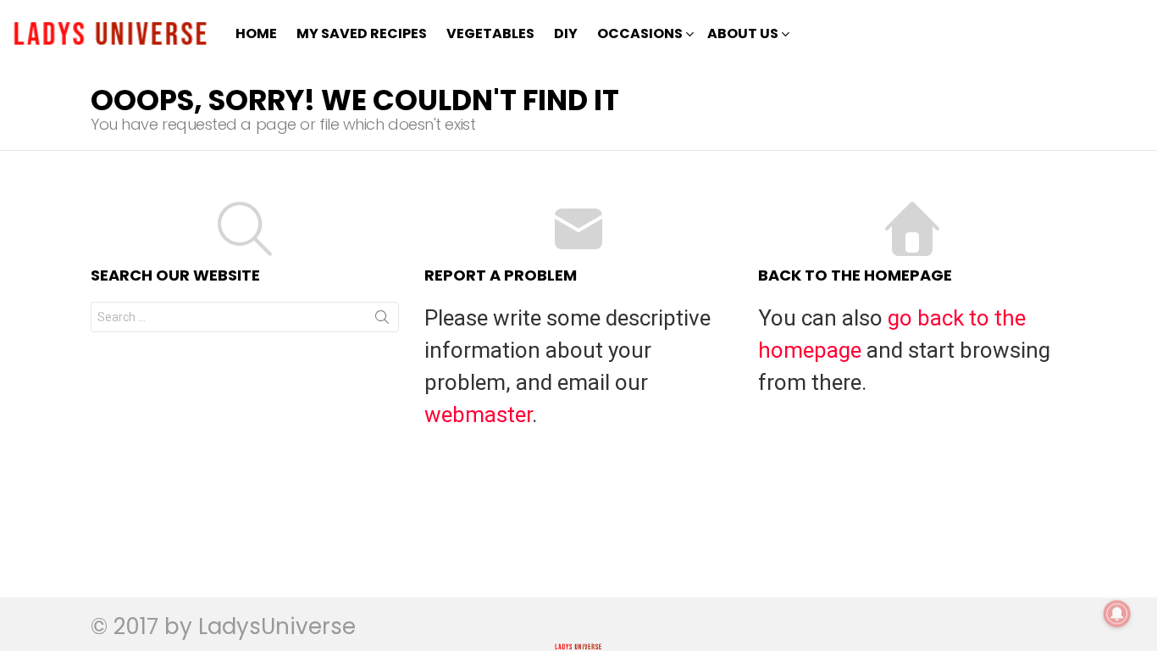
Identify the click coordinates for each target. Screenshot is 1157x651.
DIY (566, 33)
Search (382, 320)
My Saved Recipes (361, 33)
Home (256, 33)
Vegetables (490, 33)
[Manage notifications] (1117, 613)
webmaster (478, 414)
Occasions (640, 33)
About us (742, 33)
